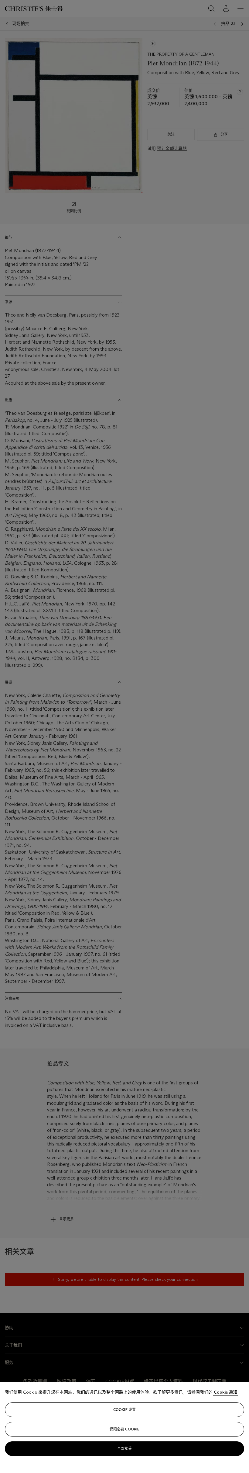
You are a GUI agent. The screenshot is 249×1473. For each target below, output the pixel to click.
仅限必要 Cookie (124, 1429)
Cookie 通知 (225, 1392)
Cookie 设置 (124, 1409)
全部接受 (124, 1448)
